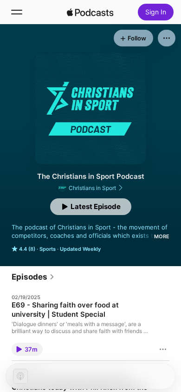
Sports (47, 249)
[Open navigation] (16, 12)
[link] (33, 277)
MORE (161, 236)
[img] (90, 12)
